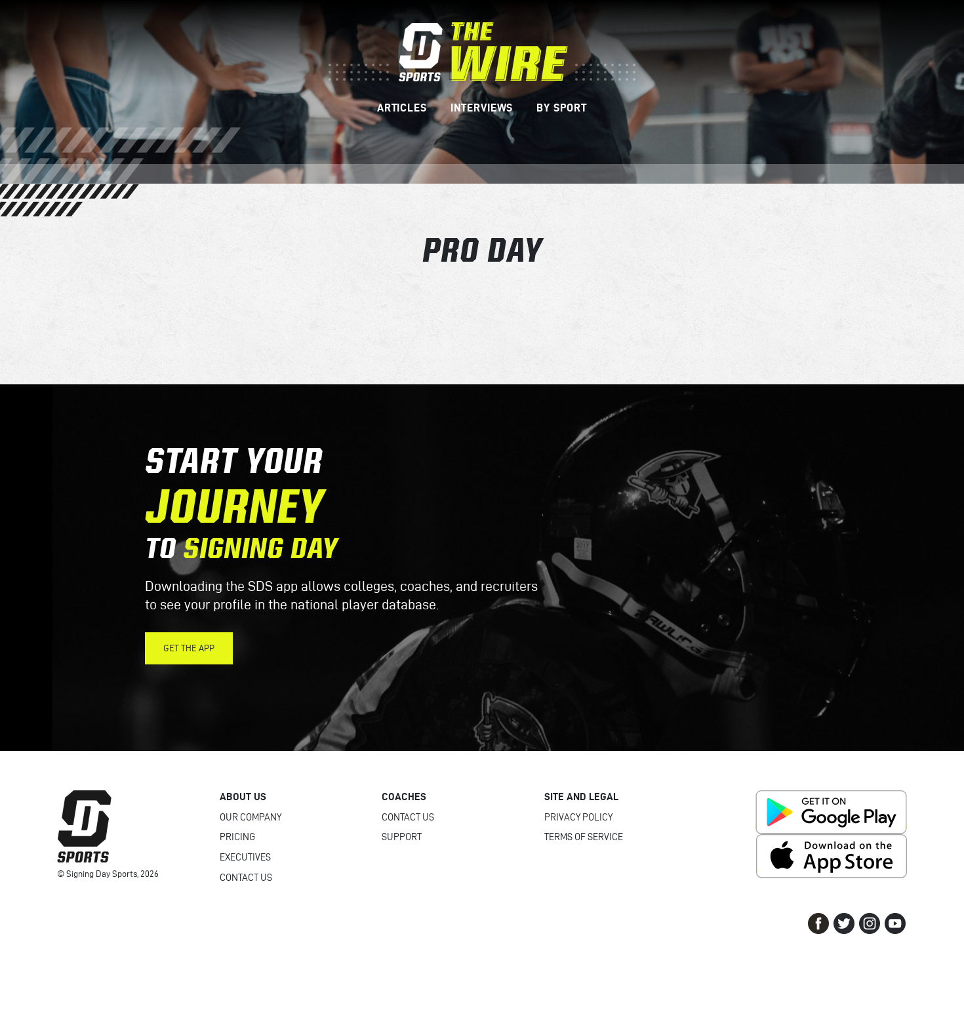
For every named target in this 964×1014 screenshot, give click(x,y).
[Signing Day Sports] (482, 50)
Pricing (237, 837)
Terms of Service (583, 837)
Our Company (250, 817)
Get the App (188, 648)
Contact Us (246, 877)
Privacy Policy (578, 817)
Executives (245, 857)
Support (402, 837)
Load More (482, 307)
